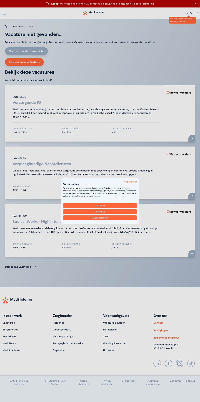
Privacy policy (130, 181)
